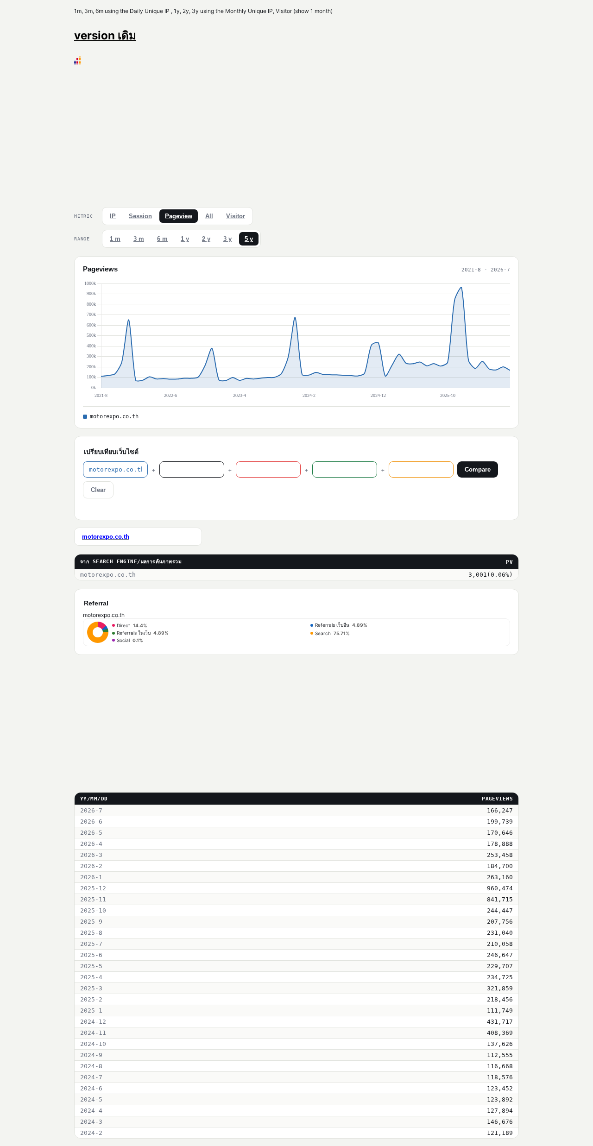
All (209, 216)
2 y (206, 238)
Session (140, 216)
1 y (185, 238)
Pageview (178, 216)
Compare (478, 469)
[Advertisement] (296, 134)
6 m (162, 238)
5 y (249, 238)
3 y (227, 238)
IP (113, 216)
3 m (138, 238)
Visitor (235, 216)
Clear (98, 489)
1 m (115, 238)
